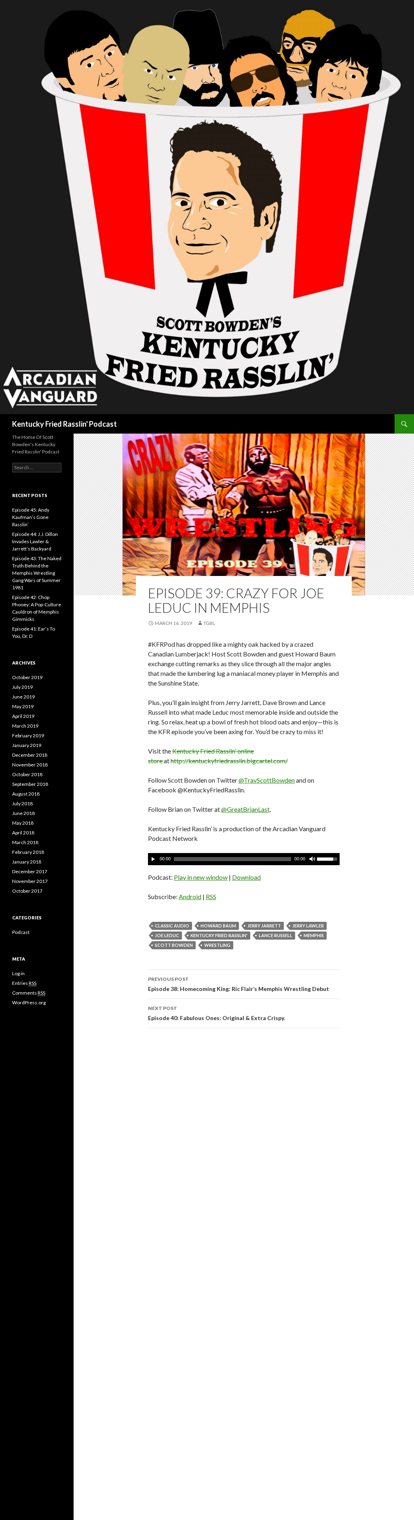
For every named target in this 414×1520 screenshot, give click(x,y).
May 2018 (23, 823)
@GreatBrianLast (245, 809)
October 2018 (27, 774)
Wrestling (217, 945)
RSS (211, 896)
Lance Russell (275, 935)
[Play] (153, 859)
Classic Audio (172, 925)
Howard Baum (218, 925)
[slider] (328, 858)
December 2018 (29, 755)
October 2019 (27, 677)
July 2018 (22, 803)
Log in (18, 973)
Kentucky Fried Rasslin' (218, 935)
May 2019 (23, 706)
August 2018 (26, 794)
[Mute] (311, 859)
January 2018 (26, 862)
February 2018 (28, 852)
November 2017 (30, 881)
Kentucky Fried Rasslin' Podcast (64, 423)
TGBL (209, 623)
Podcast (21, 932)
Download (246, 877)
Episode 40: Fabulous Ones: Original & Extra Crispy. (216, 1013)
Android (190, 896)
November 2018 (30, 765)
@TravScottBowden (267, 780)
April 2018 (23, 833)
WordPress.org (29, 1002)
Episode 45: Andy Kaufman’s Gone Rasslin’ (30, 517)
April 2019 (23, 716)
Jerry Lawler (308, 925)
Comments (28, 993)
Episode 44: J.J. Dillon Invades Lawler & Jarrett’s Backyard (35, 541)
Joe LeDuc (167, 935)
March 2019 (25, 726)
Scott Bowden (174, 945)
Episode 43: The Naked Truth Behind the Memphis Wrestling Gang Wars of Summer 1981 (36, 573)
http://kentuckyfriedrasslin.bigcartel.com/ (229, 760)
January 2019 (26, 745)
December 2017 (29, 871)
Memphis (314, 935)
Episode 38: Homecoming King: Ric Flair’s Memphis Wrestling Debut (238, 984)
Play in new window (201, 877)
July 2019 (22, 687)
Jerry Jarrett (264, 925)
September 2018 (30, 784)
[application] (244, 859)
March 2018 (25, 842)
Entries (24, 983)
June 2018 (23, 813)
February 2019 (28, 735)
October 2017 (27, 891)
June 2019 (23, 697)
